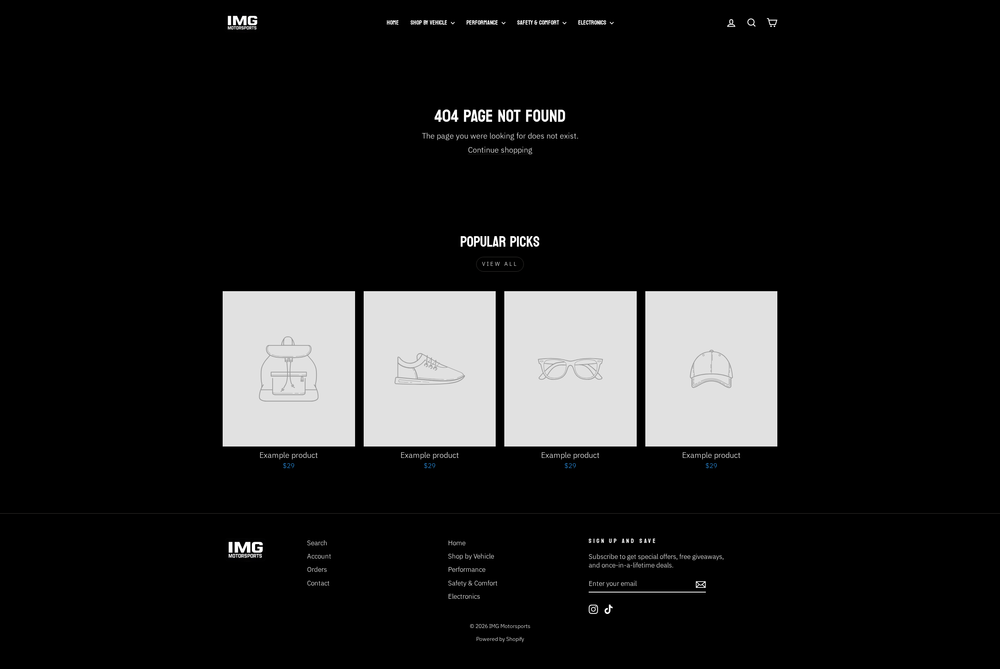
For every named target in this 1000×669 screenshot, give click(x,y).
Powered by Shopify (500, 638)
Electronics (593, 22)
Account (319, 556)
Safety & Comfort (539, 22)
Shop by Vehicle (430, 22)
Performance (483, 22)
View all (500, 263)
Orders (317, 569)
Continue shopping (500, 149)
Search (317, 543)
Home (393, 22)
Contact (318, 583)
